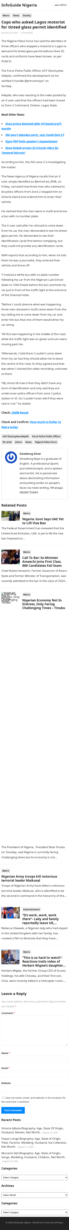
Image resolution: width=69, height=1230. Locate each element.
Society (27, 15)
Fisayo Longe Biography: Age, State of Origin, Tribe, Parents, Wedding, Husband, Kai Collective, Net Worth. (34, 1142)
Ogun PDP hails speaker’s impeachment (31, 141)
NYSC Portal (47, 216)
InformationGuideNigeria (29, 86)
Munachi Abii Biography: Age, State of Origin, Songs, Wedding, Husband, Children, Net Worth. (33, 1155)
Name (5, 1053)
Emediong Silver (30, 454)
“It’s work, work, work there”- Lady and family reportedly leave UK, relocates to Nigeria (40, 921)
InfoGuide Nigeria (19, 5)
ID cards (7, 442)
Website (6, 1083)
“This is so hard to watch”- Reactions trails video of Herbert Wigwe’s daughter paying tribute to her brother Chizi (42, 965)
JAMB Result (20, 61)
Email (5, 1068)
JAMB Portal (24, 167)
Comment (8, 1013)
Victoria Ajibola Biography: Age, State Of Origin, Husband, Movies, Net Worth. (32, 1130)
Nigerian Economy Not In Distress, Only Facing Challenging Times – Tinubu (43, 604)
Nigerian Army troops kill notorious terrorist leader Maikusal (29, 878)
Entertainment (31, 909)
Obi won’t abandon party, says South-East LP (34, 135)
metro (18, 442)
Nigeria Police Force (46, 442)
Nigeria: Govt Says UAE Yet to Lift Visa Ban (43, 521)
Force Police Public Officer (46, 436)
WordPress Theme (41, 1222)
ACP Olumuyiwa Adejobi (16, 436)
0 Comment (27, 32)
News (16, 15)
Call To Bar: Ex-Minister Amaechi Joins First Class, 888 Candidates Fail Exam (42, 562)
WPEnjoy (58, 1222)
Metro (6, 15)
